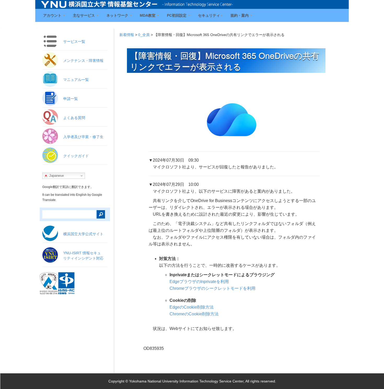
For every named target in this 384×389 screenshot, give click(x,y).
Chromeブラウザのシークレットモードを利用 (212, 288)
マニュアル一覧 (76, 80)
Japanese (56, 176)
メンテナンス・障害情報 (83, 60)
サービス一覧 (74, 41)
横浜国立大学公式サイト (83, 234)
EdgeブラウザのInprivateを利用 (199, 281)
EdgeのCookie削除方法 (192, 307)
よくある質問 (74, 118)
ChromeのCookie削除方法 (194, 314)
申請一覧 (70, 99)
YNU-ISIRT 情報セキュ (83, 255)
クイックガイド (76, 156)
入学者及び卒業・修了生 (83, 137)
